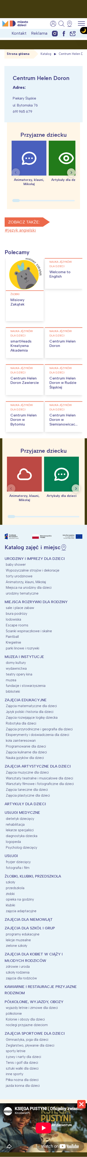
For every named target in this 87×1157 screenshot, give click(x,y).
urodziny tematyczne (22, 593)
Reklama (39, 33)
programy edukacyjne (22, 934)
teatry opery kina (19, 674)
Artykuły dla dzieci (25, 804)
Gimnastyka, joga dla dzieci (27, 1039)
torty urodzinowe (19, 576)
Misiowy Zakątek (17, 302)
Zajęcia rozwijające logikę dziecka (32, 717)
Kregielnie (13, 642)
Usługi (11, 856)
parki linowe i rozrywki (22, 648)
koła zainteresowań (21, 740)
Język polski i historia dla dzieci (29, 712)
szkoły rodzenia (17, 972)
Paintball (12, 637)
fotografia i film (17, 868)
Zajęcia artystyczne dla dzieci (38, 766)
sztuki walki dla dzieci (22, 1068)
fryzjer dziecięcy (18, 862)
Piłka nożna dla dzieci (22, 1080)
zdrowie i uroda (18, 966)
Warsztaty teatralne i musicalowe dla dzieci (39, 778)
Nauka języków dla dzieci (60, 264)
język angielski (22, 230)
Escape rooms (17, 625)
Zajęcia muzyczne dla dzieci (27, 772)
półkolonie (14, 1013)
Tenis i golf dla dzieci (22, 1063)
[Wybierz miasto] (71, 24)
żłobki (14, 294)
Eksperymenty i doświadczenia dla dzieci (37, 735)
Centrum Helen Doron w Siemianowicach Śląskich (63, 422)
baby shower (16, 564)
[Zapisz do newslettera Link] (73, 33)
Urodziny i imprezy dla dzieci (35, 558)
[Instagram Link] (55, 33)
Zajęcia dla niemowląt (29, 919)
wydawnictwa (16, 668)
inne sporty (14, 1074)
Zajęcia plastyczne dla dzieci (28, 795)
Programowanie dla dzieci (26, 746)
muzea (11, 680)
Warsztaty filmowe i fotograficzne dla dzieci (40, 784)
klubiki (10, 905)
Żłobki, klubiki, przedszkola (33, 876)
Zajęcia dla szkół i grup (30, 928)
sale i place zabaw (20, 608)
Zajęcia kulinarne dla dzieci (26, 752)
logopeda (13, 842)
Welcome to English (60, 274)
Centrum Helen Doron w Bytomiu (23, 419)
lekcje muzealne (18, 940)
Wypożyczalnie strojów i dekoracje (32, 570)
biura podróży (16, 614)
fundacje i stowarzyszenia (25, 686)
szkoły (10, 882)
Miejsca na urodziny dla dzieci (29, 587)
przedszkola (15, 888)
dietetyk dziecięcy (20, 819)
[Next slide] (71, 172)
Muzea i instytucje (24, 657)
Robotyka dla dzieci (21, 723)
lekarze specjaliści (20, 830)
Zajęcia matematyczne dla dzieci (31, 706)
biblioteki (13, 691)
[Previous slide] (16, 172)
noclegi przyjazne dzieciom (27, 1025)
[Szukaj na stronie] (61, 24)
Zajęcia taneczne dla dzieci (27, 790)
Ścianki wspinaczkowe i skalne (29, 631)
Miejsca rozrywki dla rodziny (36, 602)
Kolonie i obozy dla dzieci (25, 1019)
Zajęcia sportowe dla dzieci (35, 1033)
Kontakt (19, 33)
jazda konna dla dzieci (23, 1086)
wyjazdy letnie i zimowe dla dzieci (32, 1008)
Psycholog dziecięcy (21, 847)
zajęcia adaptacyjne (21, 911)
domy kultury (16, 663)
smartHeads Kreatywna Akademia (21, 345)
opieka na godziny (20, 899)
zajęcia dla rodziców (21, 978)
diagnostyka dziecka (21, 836)
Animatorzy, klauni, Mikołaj (26, 582)
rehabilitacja (15, 824)
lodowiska (13, 619)
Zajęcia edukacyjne (26, 700)
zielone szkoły (16, 946)
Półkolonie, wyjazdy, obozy (34, 1002)
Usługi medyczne (22, 812)
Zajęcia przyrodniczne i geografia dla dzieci (39, 729)
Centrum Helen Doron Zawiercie (24, 380)
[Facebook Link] (63, 33)
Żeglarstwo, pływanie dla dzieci (30, 1045)
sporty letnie (16, 1051)
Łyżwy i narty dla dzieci (23, 1057)
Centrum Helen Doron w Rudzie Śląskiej (62, 382)
